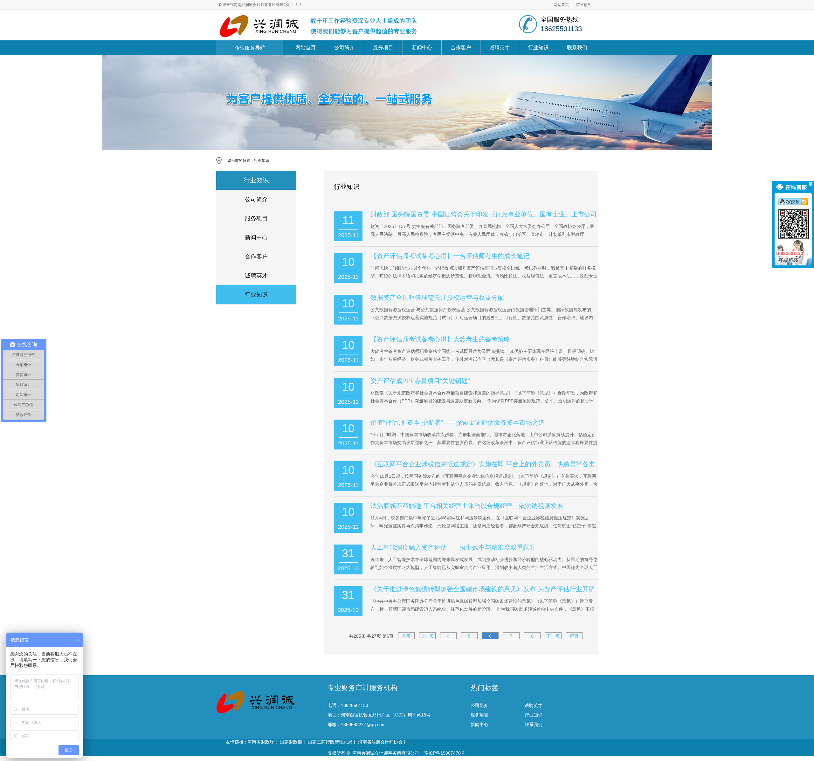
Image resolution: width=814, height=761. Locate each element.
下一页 (553, 636)
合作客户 (461, 47)
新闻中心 (422, 47)
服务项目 (383, 47)
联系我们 (577, 47)
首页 (406, 636)
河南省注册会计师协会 (380, 741)
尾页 (574, 636)
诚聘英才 (499, 47)
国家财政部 (291, 741)
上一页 (427, 636)
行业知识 (538, 47)
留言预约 (583, 5)
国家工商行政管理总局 (330, 741)
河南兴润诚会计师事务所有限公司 (385, 753)
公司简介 (344, 47)
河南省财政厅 (260, 741)
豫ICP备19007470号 (444, 753)
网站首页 (561, 5)
